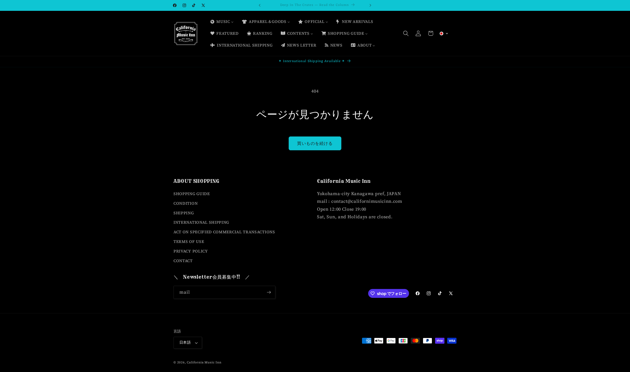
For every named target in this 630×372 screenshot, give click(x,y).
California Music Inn (204, 362)
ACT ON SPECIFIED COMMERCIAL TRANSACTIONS (224, 232)
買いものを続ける (315, 143)
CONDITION (185, 203)
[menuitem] (221, 22)
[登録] (269, 292)
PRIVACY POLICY (190, 251)
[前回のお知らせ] (259, 5)
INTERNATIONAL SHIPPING (201, 222)
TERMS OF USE (188, 241)
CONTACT (183, 260)
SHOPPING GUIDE (191, 193)
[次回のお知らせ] (370, 5)
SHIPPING (183, 213)
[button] (406, 33)
